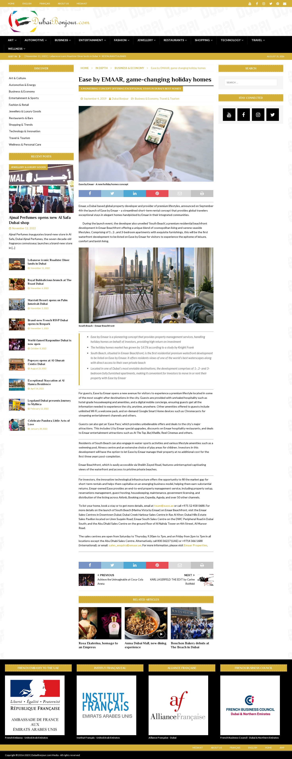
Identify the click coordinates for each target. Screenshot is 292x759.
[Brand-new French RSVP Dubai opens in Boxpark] (17, 324)
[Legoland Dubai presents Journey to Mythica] (17, 405)
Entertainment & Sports (24, 98)
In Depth (102, 68)
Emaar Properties (195, 545)
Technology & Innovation (24, 131)
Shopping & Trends (21, 124)
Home (11, 3)
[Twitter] (270, 3)
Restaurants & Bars (21, 118)
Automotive (34, 40)
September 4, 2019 (95, 98)
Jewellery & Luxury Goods (25, 111)
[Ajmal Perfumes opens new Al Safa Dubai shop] (41, 188)
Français (45, 3)
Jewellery (145, 40)
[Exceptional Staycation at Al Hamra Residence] (17, 385)
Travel (256, 40)
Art (11, 40)
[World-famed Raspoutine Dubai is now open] (17, 344)
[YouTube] (250, 3)
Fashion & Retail (19, 104)
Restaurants (174, 40)
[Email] (284, 3)
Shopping (202, 40)
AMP (282, 747)
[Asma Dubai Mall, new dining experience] (146, 623)
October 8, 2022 (38, 348)
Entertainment (91, 40)
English (27, 3)
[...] (13, 247)
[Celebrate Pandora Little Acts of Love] (17, 425)
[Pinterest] (277, 3)
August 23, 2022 (38, 368)
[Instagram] (263, 3)
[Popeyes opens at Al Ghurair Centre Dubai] (17, 365)
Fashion (120, 40)
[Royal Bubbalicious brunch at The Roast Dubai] (17, 284)
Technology (231, 40)
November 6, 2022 (39, 288)
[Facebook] (256, 3)
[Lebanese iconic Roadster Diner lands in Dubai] (17, 264)
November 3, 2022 (39, 308)
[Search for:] (251, 82)
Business (61, 40)
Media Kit (82, 3)
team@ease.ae (164, 505)
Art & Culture (17, 78)
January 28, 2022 (39, 428)
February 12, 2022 (39, 408)
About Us (63, 3)
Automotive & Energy (22, 84)
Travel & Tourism (169, 98)
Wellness (15, 48)
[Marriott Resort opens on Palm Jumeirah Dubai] (17, 304)
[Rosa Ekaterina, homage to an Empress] (100, 623)
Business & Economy (146, 98)
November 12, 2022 (24, 228)
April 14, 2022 (37, 388)
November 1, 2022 (39, 328)
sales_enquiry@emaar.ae (125, 545)
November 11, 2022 (40, 268)
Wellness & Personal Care (25, 144)
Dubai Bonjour (120, 98)
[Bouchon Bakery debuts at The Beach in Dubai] (192, 623)
